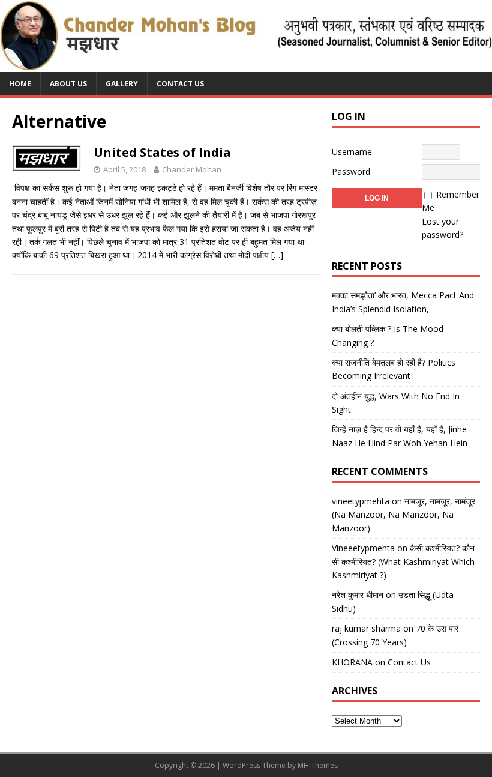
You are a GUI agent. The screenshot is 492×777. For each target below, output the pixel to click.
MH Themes (318, 765)
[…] (277, 255)
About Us (68, 84)
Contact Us (180, 84)
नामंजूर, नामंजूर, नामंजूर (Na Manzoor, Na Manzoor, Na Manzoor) (403, 514)
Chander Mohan (191, 169)
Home (20, 84)
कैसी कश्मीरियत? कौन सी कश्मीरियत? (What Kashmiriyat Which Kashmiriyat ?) (403, 561)
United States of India (162, 152)
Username (352, 151)
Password (351, 171)
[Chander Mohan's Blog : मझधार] (246, 65)
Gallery (122, 84)
